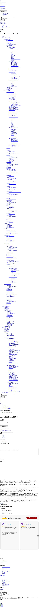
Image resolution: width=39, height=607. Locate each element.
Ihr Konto (2, 575)
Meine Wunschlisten (5, 584)
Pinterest (3, 437)
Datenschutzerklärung (5, 571)
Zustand (1, 508)
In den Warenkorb (4, 426)
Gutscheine (4, 583)
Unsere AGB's (4, 26)
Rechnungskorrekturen (6, 581)
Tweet (3, 436)
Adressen (3, 582)
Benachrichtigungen (5, 585)
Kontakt (3, 572)
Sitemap (3, 573)
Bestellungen (4, 580)
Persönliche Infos (5, 579)
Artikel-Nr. (2, 504)
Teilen (3, 435)
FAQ (3, 569)
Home (4, 25)
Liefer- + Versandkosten (6, 27)
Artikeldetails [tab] (4, 441)
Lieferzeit (3, 570)
